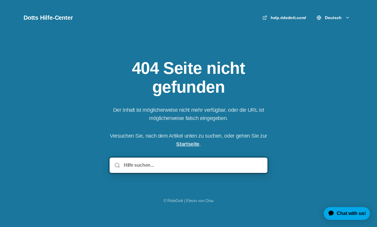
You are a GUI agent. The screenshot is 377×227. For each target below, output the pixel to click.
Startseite (187, 144)
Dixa (210, 200)
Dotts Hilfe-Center (48, 17)
